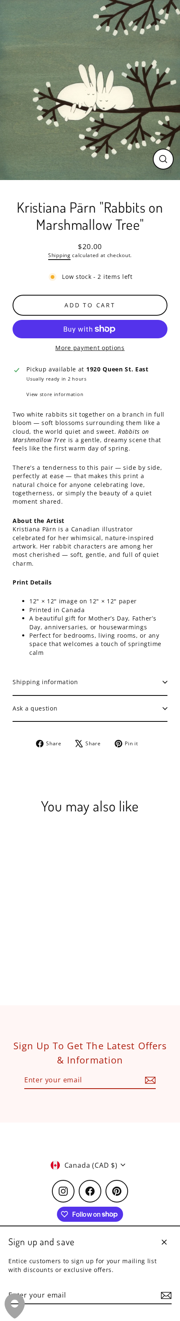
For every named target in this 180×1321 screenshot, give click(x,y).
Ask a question (35, 708)
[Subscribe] (165, 1295)
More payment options (90, 348)
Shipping (59, 255)
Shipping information (45, 682)
